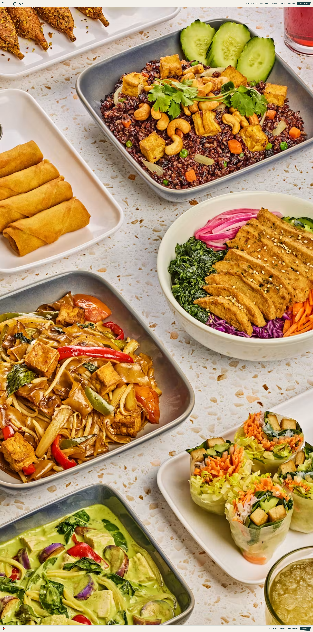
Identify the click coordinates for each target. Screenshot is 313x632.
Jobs (289, 628)
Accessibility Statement (277, 628)
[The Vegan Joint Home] (12, 3)
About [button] (267, 3)
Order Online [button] (303, 3)
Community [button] (283, 3)
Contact (295, 628)
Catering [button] (274, 3)
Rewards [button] (305, 628)
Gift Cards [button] (291, 3)
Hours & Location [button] (252, 3)
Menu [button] (262, 3)
